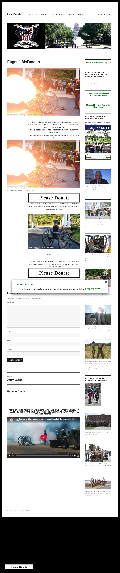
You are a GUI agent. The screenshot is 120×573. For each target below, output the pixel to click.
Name (9, 331)
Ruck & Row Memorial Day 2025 (98, 62)
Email (10, 340)
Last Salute (14, 14)
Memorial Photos (56, 14)
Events (100, 14)
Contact (69, 14)
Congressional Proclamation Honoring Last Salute (98, 94)
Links (91, 14)
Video (109, 14)
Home (31, 14)
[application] (43, 437)
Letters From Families (90, 80)
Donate (43, 14)
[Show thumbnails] (54, 254)
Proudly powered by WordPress (22, 510)
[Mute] (75, 456)
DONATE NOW (92, 289)
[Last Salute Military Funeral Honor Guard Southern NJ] (54, 231)
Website (10, 350)
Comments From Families (91, 84)
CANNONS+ (81, 14)
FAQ (37, 14)
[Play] (10, 456)
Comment (11, 303)
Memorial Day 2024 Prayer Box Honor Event (98, 106)
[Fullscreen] (78, 456)
